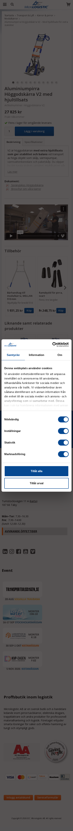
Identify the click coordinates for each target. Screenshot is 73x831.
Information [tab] (36, 354)
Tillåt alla (36, 471)
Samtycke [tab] (13, 354)
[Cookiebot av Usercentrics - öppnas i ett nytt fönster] (52, 344)
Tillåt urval (36, 483)
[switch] (63, 431)
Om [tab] (59, 354)
